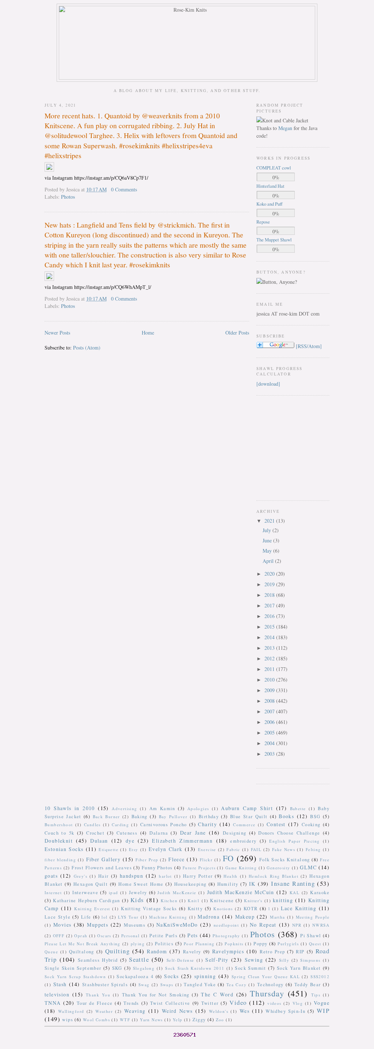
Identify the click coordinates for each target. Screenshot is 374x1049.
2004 (270, 743)
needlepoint (226, 925)
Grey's (80, 876)
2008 (270, 700)
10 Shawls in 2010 (70, 808)
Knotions (223, 908)
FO (228, 857)
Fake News (283, 849)
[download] (268, 383)
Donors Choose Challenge (289, 833)
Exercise (207, 849)
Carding (120, 824)
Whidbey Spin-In (285, 1011)
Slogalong (144, 968)
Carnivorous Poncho (163, 824)
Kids (137, 900)
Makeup (245, 916)
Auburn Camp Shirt (247, 808)
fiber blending (60, 859)
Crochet (95, 833)
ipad (113, 892)
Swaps (166, 984)
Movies (62, 924)
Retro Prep (272, 952)
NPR (296, 925)
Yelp (178, 1019)
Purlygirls (288, 943)
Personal (130, 935)
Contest (276, 824)
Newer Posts (57, 332)
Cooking (311, 824)
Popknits (234, 943)
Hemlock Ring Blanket (273, 876)
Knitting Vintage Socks (149, 908)
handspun (131, 875)
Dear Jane (193, 832)
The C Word (217, 994)
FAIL (256, 849)
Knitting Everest (92, 908)
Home (148, 332)
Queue (51, 951)
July (267, 530)
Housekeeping (190, 884)
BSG (315, 816)
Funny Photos (157, 868)
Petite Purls (163, 935)
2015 (270, 626)
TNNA (53, 1002)
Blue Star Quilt (249, 816)
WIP (323, 1010)
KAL (294, 892)
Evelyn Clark (166, 849)
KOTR (251, 908)
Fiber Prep (147, 859)
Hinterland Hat (270, 186)
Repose (263, 222)
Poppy (260, 944)
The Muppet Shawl (274, 240)
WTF (125, 1019)
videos (274, 1003)
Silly (284, 960)
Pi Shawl (310, 935)
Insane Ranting (293, 883)
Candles (92, 824)
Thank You (98, 994)
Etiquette (108, 849)
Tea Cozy (236, 984)
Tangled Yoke (200, 984)
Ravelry (192, 952)
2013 (270, 647)
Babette (298, 808)
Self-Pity (217, 959)
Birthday (209, 816)
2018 (270, 594)
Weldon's (218, 1011)
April (269, 560)
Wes (244, 1010)
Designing (235, 833)
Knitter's (253, 900)
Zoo (220, 1019)
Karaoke (319, 892)
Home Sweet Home (140, 884)
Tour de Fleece (95, 1003)
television (57, 994)
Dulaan (99, 840)
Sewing (254, 959)
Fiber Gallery (103, 859)
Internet (53, 892)
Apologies (198, 808)
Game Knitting (241, 867)
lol (104, 917)
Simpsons (310, 960)
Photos (68, 196)
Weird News (177, 1010)
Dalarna (158, 833)
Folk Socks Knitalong (284, 860)
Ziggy (199, 1019)
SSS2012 (319, 976)
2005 (270, 732)
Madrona (209, 916)
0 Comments (124, 189)
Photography (226, 935)
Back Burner (106, 816)
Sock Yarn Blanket (299, 968)
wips (67, 1019)
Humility (227, 884)
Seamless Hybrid (98, 960)
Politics (164, 944)
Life (86, 917)
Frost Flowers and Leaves (102, 868)
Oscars (104, 935)
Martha (277, 917)
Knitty (195, 908)
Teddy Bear (307, 984)
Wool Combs (96, 1019)
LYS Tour (128, 917)
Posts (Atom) (86, 347)
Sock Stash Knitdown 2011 (194, 968)
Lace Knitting (298, 908)
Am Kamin (162, 808)
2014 (270, 637)
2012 (270, 658)
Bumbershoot (59, 824)
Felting (313, 849)
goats (51, 875)
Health (230, 876)
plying (138, 943)
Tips (316, 994)
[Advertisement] (278, 447)
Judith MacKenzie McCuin (240, 892)
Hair (103, 876)
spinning (205, 976)
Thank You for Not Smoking (156, 995)
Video (238, 1002)
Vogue (321, 1002)
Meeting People (313, 917)
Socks (171, 976)
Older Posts (237, 332)
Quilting (117, 951)
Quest (315, 943)
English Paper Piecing (294, 841)
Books (286, 816)
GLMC (308, 867)
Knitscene (222, 900)
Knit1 (194, 900)
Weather (104, 1011)
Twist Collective (170, 1003)
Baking (139, 816)
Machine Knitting (168, 917)
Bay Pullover (173, 816)
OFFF (59, 935)
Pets (192, 935)
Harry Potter (198, 876)
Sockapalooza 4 (135, 976)
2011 (270, 668)
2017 (270, 605)
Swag (144, 984)
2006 (270, 721)
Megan (285, 128)
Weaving (135, 1010)
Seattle (139, 959)
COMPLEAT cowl (273, 168)
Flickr (206, 859)
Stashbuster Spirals (105, 984)
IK (252, 883)
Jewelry (138, 892)
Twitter (210, 1003)
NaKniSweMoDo (177, 924)
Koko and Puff (269, 204)
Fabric (233, 849)
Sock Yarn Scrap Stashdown (75, 976)
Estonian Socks (64, 849)
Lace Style (57, 917)
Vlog (298, 1003)
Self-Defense (180, 960)
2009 (270, 690)
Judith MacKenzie (176, 892)
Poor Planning (199, 943)
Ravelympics (228, 951)
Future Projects (199, 867)
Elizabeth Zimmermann (182, 840)
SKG (117, 968)
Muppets (97, 924)
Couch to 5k (59, 833)
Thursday (267, 993)
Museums (134, 925)
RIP (300, 952)
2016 (270, 616)
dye (130, 840)
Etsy (133, 849)
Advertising (124, 808)
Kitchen (169, 900)
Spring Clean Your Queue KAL (266, 976)
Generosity (278, 867)
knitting (283, 900)
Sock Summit (250, 968)
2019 (270, 584)
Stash (60, 984)
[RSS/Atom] (309, 346)
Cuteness (127, 833)
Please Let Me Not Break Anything (83, 943)
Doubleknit (59, 840)
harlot (165, 876)
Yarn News (151, 1019)
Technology (270, 984)
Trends (131, 1003)
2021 (270, 520)
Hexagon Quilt (90, 884)
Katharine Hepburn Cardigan (86, 900)
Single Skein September (73, 968)
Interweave (85, 892)
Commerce (244, 824)
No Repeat (263, 924)
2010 (270, 679)
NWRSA (320, 925)
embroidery (243, 841)
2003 (270, 753)
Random (157, 951)
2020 (270, 573)
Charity (207, 824)
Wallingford (71, 1011)
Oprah (80, 935)
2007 (270, 711)
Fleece (176, 859)
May (268, 550)
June (268, 540)
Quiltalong (81, 952)
